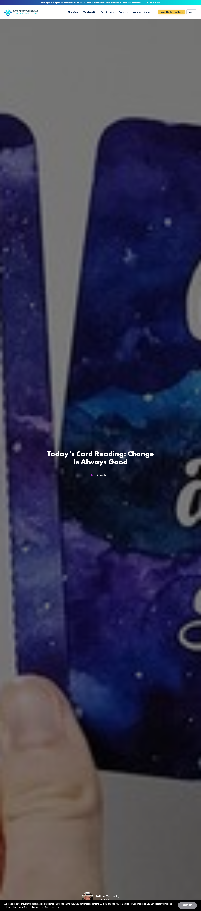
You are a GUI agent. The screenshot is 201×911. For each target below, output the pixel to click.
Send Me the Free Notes (172, 12)
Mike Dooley (113, 896)
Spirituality (100, 475)
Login (191, 12)
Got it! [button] (187, 905)
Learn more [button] (55, 907)
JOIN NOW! (153, 2)
